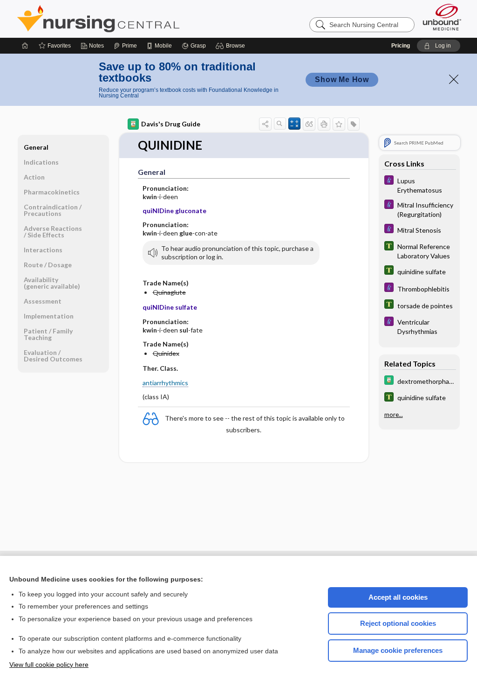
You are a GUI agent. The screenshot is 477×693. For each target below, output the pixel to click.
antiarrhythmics (165, 383)
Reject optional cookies (398, 623)
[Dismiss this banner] (453, 79)
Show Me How (342, 79)
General (36, 147)
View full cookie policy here (49, 664)
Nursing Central (133, 19)
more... (393, 414)
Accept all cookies (398, 597)
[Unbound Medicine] (442, 17)
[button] (232, 46)
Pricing (400, 45)
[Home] (25, 46)
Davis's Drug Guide (170, 124)
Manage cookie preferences (398, 650)
